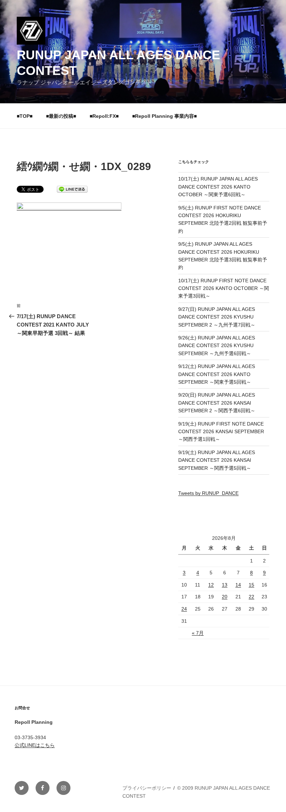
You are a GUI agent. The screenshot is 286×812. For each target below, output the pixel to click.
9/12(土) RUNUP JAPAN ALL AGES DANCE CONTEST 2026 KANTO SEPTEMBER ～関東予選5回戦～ (216, 374)
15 (251, 585)
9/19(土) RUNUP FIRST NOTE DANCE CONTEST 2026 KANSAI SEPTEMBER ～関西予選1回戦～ (221, 431)
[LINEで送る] (72, 189)
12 (211, 585)
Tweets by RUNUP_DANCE (208, 493)
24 (184, 609)
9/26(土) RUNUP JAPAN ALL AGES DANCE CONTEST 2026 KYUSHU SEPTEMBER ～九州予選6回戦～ (216, 345)
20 (224, 596)
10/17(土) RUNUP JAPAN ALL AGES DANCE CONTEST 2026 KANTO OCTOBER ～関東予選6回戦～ (218, 186)
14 (238, 585)
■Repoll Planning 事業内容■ (164, 116)
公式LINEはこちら (35, 745)
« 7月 (198, 633)
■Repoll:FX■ (104, 116)
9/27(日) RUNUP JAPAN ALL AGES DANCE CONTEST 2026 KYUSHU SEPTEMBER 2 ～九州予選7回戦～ (216, 317)
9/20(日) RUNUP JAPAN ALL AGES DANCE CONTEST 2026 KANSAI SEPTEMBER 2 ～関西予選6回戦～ (216, 402)
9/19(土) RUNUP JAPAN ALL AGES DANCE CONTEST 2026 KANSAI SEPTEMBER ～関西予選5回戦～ (216, 460)
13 (224, 585)
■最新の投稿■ (61, 116)
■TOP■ (24, 116)
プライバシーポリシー (146, 788)
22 (251, 596)
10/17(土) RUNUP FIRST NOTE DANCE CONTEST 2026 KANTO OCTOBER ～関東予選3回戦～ (223, 288)
